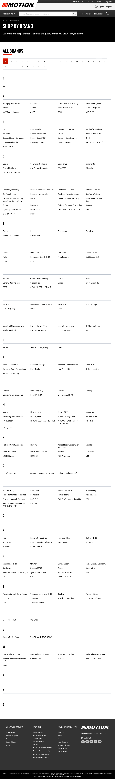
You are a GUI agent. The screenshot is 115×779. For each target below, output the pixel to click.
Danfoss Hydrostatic (39, 194)
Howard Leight (92, 304)
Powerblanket (91, 494)
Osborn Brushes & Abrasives (42, 473)
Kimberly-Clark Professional (14, 369)
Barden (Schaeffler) (94, 129)
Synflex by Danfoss (38, 572)
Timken (61, 594)
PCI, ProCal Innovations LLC (69, 499)
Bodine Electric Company (13, 138)
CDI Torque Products (39, 168)
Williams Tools (36, 658)
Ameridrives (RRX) (93, 103)
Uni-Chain (34, 619)
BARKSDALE (8, 146)
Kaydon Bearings (37, 364)
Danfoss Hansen (9, 194)
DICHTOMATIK (9, 213)
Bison (60, 133)
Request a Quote (12, 736)
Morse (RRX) (35, 416)
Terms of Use (78, 773)
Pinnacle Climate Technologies (15, 494)
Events (60, 736)
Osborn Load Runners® (67, 473)
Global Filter (35, 283)
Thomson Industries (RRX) (41, 594)
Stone (60, 568)
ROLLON (6, 546)
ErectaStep (62, 231)
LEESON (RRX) (36, 395)
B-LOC (5, 129)
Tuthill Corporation (66, 598)
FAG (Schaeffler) (92, 257)
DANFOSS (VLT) (36, 209)
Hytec (32, 308)
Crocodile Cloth (9, 168)
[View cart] (107, 13)
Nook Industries (9, 451)
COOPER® (62, 168)
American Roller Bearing (68, 103)
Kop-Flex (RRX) (64, 369)
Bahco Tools (35, 129)
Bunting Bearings (65, 142)
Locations (86, 13)
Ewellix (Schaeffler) (11, 235)
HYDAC (61, 308)
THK (5, 602)
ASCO (60, 112)
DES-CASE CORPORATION (69, 209)
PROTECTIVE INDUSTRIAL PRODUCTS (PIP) (14, 504)
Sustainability (62, 751)
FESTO (5, 261)
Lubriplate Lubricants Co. (13, 395)
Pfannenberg (91, 490)
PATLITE (34, 499)
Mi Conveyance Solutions (13, 416)
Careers (60, 739)
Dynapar (89, 205)
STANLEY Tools (64, 576)
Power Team (63, 494)
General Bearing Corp (11, 283)
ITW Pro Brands (64, 330)
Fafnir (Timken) (36, 252)
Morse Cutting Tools (66, 416)
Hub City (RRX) (9, 308)
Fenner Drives (91, 252)
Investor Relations (64, 745)
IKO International (93, 326)
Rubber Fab (7, 542)
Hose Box (62, 304)
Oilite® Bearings (9, 473)
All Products (8, 13)
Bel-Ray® (6, 133)
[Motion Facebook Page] (83, 741)
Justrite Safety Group (39, 347)
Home (5, 20)
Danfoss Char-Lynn (66, 189)
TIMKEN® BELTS (37, 602)
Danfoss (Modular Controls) (42, 189)
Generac (89, 278)
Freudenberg (63, 257)
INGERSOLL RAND (38, 330)
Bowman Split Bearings (67, 138)
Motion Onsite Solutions (41, 754)
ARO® (32, 112)
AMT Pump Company (11, 112)
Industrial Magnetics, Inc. (13, 326)
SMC (32, 576)
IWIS (87, 330)
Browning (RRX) (37, 142)
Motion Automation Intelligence (43, 751)
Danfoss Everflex (93, 189)
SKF (4, 576)
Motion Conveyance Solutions (42, 748)
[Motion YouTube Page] (100, 741)
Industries (98, 13)
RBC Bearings (63, 542)
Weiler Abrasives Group (95, 654)
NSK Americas (64, 456)
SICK (88, 572)
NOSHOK (34, 456)
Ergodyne (90, 231)
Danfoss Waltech (93, 194)
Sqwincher (7, 568)
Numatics (90, 451)
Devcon (33, 198)
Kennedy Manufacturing (68, 364)
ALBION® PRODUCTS (67, 107)
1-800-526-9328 (77, 1)
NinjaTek (89, 444)
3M (4, 86)
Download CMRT (63, 748)
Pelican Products (65, 490)
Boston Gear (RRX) (38, 138)
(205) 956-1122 (67, 776)
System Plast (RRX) (66, 572)
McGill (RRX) (63, 412)
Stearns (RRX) (36, 568)
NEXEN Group (8, 456)
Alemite (33, 103)
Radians (6, 538)
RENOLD (89, 542)
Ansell (5, 107)
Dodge (5, 205)
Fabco (5, 252)
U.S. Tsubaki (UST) (10, 619)
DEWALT (89, 209)
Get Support (60, 775)
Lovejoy (89, 390)
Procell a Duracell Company (14, 499)
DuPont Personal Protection (70, 205)
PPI (87, 499)
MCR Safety (8, 420)
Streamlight (91, 568)
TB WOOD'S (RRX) (93, 598)
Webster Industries (66, 654)
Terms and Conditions (66, 773)
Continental (90, 164)
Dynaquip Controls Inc (12, 209)
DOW (32, 213)
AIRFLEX (33, 107)
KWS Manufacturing (11, 373)
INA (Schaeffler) (9, 330)
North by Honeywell (38, 451)
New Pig (33, 444)
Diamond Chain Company (68, 198)
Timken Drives (92, 594)
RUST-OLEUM (36, 546)
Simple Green (63, 563)
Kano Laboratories (10, 364)
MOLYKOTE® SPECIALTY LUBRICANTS (68, 422)
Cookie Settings (98, 773)
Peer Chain (34, 490)
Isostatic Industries (66, 326)
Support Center (94, 1)
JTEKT (61, 347)
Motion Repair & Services (41, 757)
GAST (5, 287)
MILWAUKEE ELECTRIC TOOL (42, 420)
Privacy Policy (87, 773)
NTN (88, 456)
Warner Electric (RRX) (12, 654)
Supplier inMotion (38, 741)
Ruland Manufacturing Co (41, 542)
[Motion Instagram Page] (87, 741)
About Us (61, 732)
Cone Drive (62, 164)
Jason (5, 347)
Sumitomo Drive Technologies (15, 572)
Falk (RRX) (62, 252)
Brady (88, 138)
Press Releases (63, 742)
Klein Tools (35, 369)
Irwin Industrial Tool (38, 326)
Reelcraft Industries (38, 538)
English (108, 1)
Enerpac (6, 231)
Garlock (6, 278)
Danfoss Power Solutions (68, 194)
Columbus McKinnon (38, 164)
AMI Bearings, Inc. (93, 107)
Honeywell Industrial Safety (41, 304)
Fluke (5, 257)
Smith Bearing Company (96, 563)
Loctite (61, 390)
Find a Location (11, 739)
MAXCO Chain (91, 416)
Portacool (34, 494)
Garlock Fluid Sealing (39, 278)
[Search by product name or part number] (74, 14)
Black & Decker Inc (93, 133)
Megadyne (90, 412)
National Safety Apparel (13, 444)
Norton (61, 451)
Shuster (33, 563)
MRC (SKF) (7, 427)
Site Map (35, 744)
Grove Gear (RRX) (93, 283)
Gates (60, 278)
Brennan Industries (11, 142)
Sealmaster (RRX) (10, 563)
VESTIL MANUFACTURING (41, 637)
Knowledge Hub (38, 732)
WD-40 (60, 658)
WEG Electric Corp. (93, 658)
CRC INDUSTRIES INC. (12, 172)
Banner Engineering (66, 129)
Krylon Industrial (92, 369)
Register (109, 7)
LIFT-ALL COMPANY (66, 395)
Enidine (33, 231)
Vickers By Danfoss (11, 637)
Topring (6, 598)
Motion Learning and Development (39, 737)
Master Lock (35, 412)
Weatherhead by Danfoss (40, 654)
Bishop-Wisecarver (38, 133)
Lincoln (6, 390)
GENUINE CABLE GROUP (40, 287)
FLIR (32, 261)
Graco (60, 283)
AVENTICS (90, 112)
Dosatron (34, 205)
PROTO (33, 503)
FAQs (8, 745)
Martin (5, 412)
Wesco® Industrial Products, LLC (14, 659)
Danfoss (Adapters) (11, 189)
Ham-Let (6, 304)
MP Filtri (89, 420)
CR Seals (89, 168)
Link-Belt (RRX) (36, 390)
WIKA (5, 665)
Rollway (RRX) (91, 538)
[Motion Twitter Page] (95, 741)
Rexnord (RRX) (64, 538)
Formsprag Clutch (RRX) (40, 257)
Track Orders (10, 732)
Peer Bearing (8, 490)
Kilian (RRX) (90, 364)
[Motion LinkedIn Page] (91, 741)
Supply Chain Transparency (50, 773)
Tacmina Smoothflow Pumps (15, 594)
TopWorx (34, 598)
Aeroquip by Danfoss (11, 103)
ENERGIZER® (35, 235)
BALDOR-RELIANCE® (94, 142)
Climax (5, 164)
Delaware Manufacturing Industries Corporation (13, 199)
